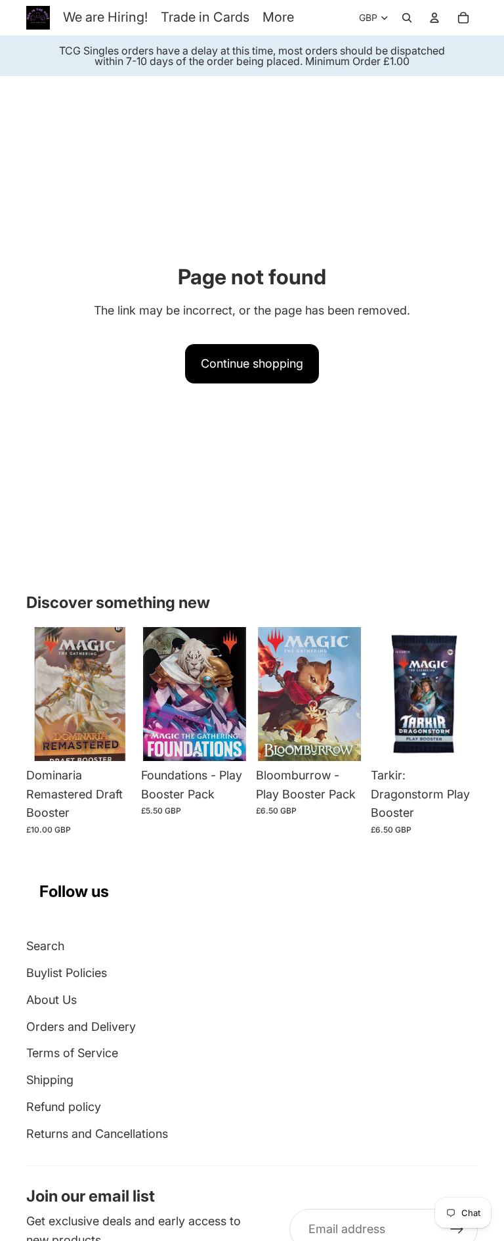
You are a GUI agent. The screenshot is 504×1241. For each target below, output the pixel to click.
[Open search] (406, 17)
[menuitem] (278, 17)
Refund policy (63, 1107)
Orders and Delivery (81, 1027)
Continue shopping (252, 363)
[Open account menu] (434, 17)
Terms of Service (72, 1053)
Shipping (50, 1080)
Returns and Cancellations (97, 1134)
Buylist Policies (66, 973)
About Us (51, 1000)
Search (45, 946)
